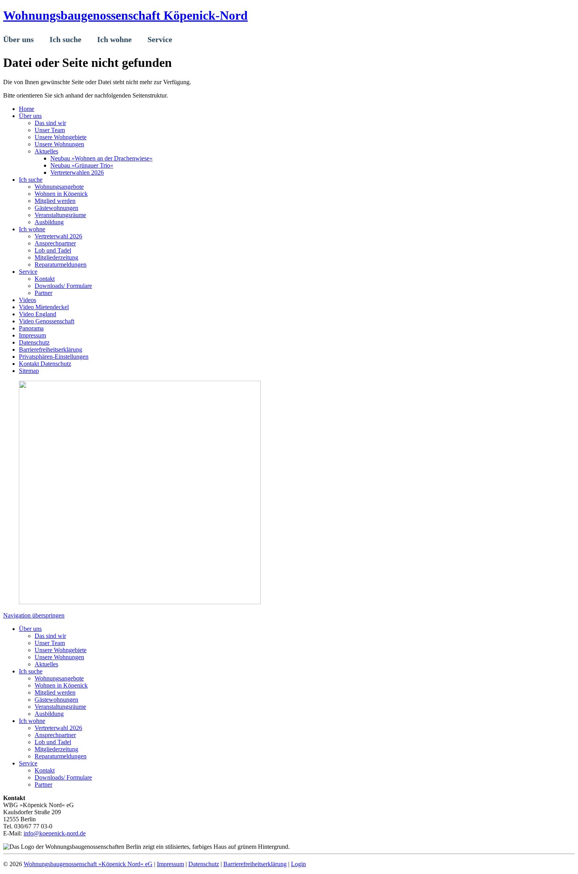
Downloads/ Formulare (63, 777)
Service (28, 763)
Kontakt (45, 770)
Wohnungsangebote (59, 678)
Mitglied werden (55, 692)
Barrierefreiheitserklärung (255, 864)
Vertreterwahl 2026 (58, 728)
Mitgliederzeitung (56, 749)
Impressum (170, 864)
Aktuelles (46, 664)
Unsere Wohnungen (59, 657)
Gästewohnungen (56, 699)
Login (298, 864)
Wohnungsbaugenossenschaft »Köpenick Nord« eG (88, 864)
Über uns (30, 628)
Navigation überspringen (33, 615)
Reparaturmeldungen (61, 756)
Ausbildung (49, 713)
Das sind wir (50, 635)
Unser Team (50, 643)
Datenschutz (203, 864)
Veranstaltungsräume (60, 706)
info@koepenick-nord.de (55, 833)
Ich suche (30, 671)
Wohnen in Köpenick (61, 685)
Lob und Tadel (53, 742)
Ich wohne (32, 720)
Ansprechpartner (55, 735)
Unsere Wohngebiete (61, 650)
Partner (43, 784)
